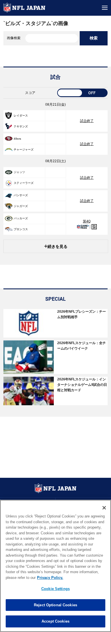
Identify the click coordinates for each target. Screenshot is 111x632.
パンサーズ (21, 195)
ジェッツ (19, 172)
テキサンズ (21, 126)
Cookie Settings (55, 589)
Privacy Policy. (50, 577)
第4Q (87, 221)
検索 (94, 38)
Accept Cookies (55, 621)
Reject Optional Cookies (55, 605)
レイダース (21, 115)
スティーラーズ (24, 182)
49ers (17, 138)
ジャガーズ (21, 206)
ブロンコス (21, 229)
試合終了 (87, 121)
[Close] (104, 507)
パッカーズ (21, 218)
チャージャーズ (24, 149)
